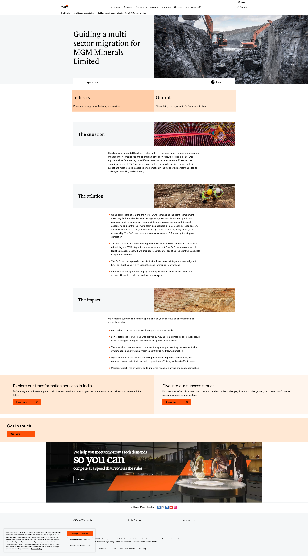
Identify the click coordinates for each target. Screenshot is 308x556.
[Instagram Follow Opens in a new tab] (175, 508)
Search (243, 7)
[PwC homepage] (65, 6)
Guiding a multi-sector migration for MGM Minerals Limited (122, 13)
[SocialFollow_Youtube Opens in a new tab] (171, 508)
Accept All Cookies (80, 534)
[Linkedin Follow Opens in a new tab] (167, 508)
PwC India (65, 13)
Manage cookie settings (80, 545)
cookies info (15, 546)
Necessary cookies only (80, 539)
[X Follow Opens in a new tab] (163, 508)
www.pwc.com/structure (133, 542)
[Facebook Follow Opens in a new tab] (159, 508)
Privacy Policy (36, 549)
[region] (49, 540)
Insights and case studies (83, 13)
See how (80, 479)
